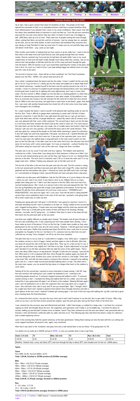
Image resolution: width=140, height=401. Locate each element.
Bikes (53, 15)
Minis (65, 15)
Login (17, 398)
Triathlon (39, 15)
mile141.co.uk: (22, 15)
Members (115, 15)
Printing (78, 15)
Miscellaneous (95, 15)
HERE (55, 331)
